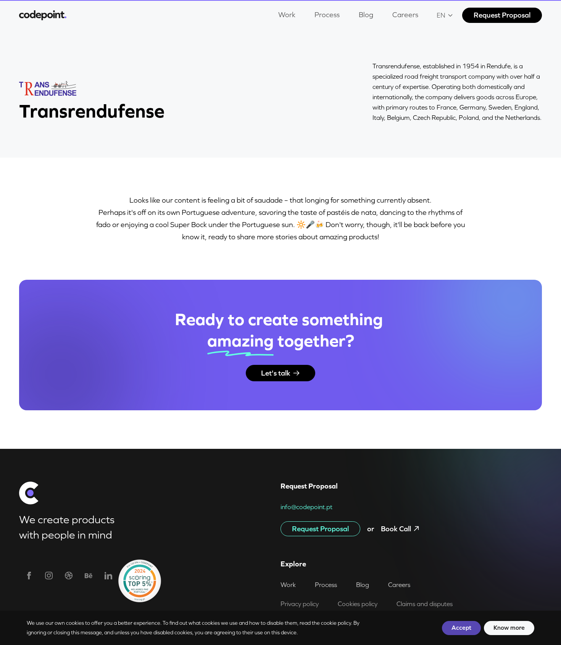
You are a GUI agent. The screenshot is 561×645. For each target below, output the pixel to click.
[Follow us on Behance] (88, 575)
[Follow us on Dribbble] (69, 575)
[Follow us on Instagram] (49, 575)
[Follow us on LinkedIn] (108, 575)
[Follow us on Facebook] (29, 575)
